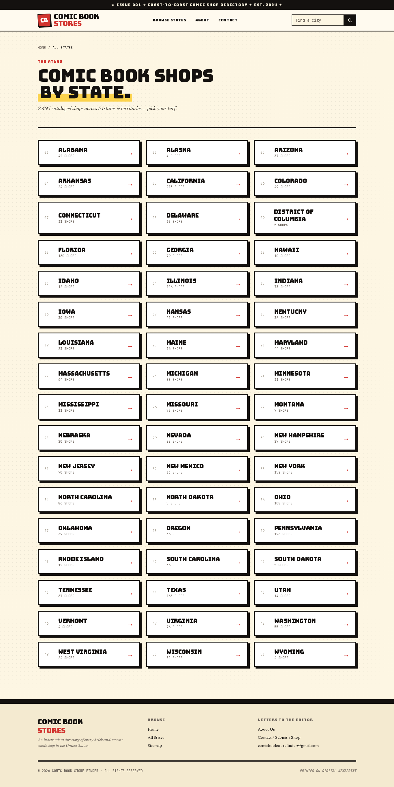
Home (42, 47)
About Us (266, 730)
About (202, 20)
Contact (227, 20)
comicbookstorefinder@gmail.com (288, 746)
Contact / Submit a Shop (279, 738)
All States (156, 738)
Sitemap (155, 746)
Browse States (169, 20)
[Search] (350, 20)
